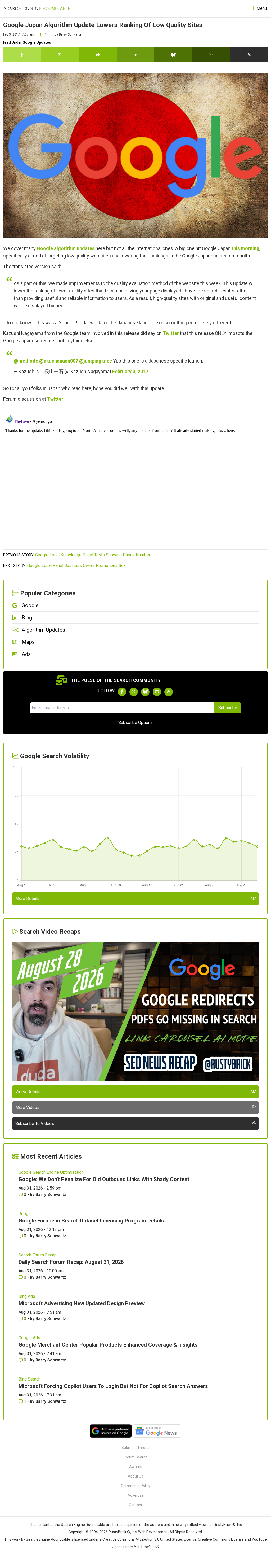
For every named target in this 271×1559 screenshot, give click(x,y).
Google (25, 1213)
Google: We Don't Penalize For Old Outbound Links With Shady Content (104, 1179)
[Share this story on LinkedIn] (136, 54)
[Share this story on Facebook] (22, 54)
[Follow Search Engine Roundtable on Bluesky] (145, 692)
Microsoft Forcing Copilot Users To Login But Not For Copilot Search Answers (113, 1386)
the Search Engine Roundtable (80, 1524)
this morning (245, 248)
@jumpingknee (95, 361)
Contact (135, 1505)
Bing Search (29, 1379)
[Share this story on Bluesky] (173, 54)
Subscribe (227, 707)
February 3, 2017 (130, 371)
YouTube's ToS (146, 1547)
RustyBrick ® (119, 1532)
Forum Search (135, 1457)
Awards (135, 1467)
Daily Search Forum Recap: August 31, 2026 (71, 1262)
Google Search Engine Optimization (51, 1172)
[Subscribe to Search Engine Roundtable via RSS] (168, 692)
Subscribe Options (135, 722)
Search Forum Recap (38, 1254)
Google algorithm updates (65, 248)
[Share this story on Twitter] (60, 54)
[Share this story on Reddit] (98, 54)
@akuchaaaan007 (58, 361)
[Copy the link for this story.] (249, 54)
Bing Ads (27, 1296)
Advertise (136, 1495)
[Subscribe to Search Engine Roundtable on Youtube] (157, 692)
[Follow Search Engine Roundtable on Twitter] (133, 692)
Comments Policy (135, 1486)
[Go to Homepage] (37, 8)
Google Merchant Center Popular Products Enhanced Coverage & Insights (108, 1345)
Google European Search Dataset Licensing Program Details (91, 1220)
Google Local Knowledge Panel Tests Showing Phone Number (92, 554)
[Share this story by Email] (211, 54)
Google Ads (29, 1337)
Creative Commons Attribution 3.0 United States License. (149, 1539)
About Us (135, 1476)
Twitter (171, 333)
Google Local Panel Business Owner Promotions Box (76, 565)
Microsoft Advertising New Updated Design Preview (82, 1303)
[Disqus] (135, 478)
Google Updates (36, 42)
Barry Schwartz (70, 34)
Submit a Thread (135, 1448)
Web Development (153, 1532)
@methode (26, 361)
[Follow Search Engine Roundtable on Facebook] (122, 692)
